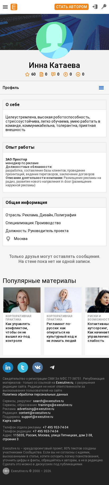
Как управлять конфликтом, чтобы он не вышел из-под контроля (18, 332)
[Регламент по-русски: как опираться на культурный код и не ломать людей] (63, 300)
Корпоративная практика (18, 317)
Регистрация (104, 6)
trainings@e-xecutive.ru (55, 405)
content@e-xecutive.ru (35, 413)
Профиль (11, 88)
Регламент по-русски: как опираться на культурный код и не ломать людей (62, 332)
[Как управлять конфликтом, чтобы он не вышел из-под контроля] (22, 300)
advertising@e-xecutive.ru (35, 409)
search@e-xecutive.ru (48, 401)
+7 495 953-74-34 (55, 427)
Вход (95, 6)
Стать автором (71, 7)
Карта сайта (12, 421)
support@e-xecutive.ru (37, 417)
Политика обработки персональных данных (35, 394)
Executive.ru (64, 382)
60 (33, 74)
